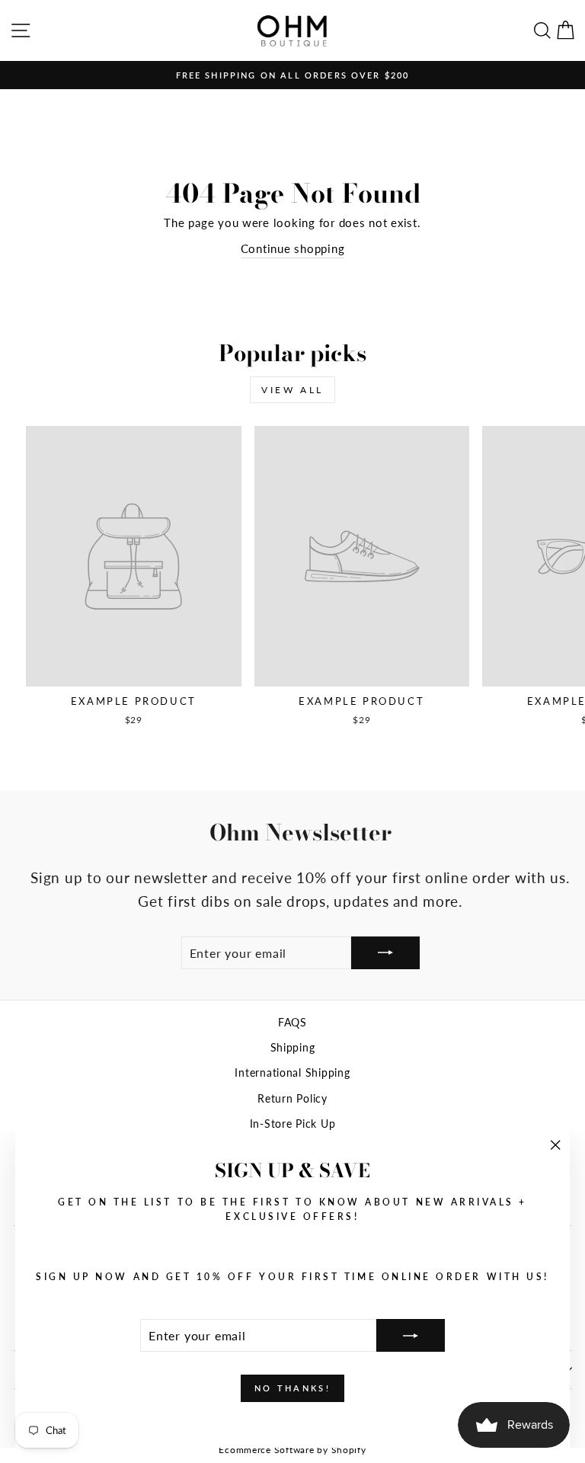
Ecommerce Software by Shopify (292, 1449)
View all (292, 389)
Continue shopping (293, 248)
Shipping (292, 1048)
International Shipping (292, 1073)
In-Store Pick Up (293, 1124)
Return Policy (292, 1099)
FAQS (292, 1022)
